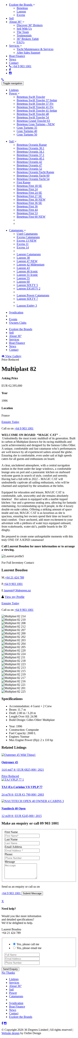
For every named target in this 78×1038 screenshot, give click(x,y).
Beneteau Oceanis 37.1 (30, 155)
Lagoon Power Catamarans (33, 295)
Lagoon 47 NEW (27, 261)
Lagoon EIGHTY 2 (28, 288)
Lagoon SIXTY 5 (27, 285)
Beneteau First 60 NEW (31, 216)
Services (14, 982)
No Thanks (8, 972)
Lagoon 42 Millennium (30, 264)
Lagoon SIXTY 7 (27, 298)
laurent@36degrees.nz (17, 590)
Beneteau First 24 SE (29, 192)
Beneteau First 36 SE (29, 203)
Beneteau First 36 (27, 206)
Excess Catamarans (28, 237)
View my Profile (14, 596)
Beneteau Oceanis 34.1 (30, 151)
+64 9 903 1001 (24, 428)
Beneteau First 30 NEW (31, 199)
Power (13, 992)
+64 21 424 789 (14, 577)
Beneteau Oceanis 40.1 (30, 158)
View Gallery (13, 356)
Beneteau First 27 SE (29, 196)
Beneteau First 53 (27, 213)
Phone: (9, 854)
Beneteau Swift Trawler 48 (33, 114)
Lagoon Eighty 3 (27, 305)
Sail (11, 989)
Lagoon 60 (23, 281)
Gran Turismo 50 (27, 134)
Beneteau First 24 (27, 189)
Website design (11, 1033)
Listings (14, 979)
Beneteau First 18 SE (29, 185)
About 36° (15, 986)
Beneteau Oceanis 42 (29, 161)
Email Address (13, 846)
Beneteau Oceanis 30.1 (30, 148)
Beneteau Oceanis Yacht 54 (33, 179)
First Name (11, 832)
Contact (13, 1013)
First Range (23, 182)
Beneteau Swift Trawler (31, 96)
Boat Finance (17, 1006)
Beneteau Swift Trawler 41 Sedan (37, 110)
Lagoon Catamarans (29, 254)
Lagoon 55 (23, 278)
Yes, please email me (29, 948)
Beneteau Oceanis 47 (29, 165)
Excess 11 (23, 244)
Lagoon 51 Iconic (27, 274)
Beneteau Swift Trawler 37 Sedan (37, 100)
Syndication (16, 1003)
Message (10, 861)
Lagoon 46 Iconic (27, 271)
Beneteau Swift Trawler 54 (33, 117)
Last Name (11, 839)
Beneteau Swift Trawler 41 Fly (35, 107)
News (12, 1010)
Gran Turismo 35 (27, 127)
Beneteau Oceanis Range (32, 144)
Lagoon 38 (23, 257)
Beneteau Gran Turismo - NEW (36, 124)
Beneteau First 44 (27, 209)
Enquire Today (10, 422)
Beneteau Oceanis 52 (29, 168)
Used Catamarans (27, 233)
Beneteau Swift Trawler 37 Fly (35, 103)
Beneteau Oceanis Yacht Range (35, 172)
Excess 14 (23, 247)
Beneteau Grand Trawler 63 (33, 120)
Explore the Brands (20, 1016)
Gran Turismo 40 (27, 131)
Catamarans (16, 996)
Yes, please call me (28, 944)
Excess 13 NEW (27, 240)
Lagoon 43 (23, 268)
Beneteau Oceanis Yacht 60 (33, 175)
